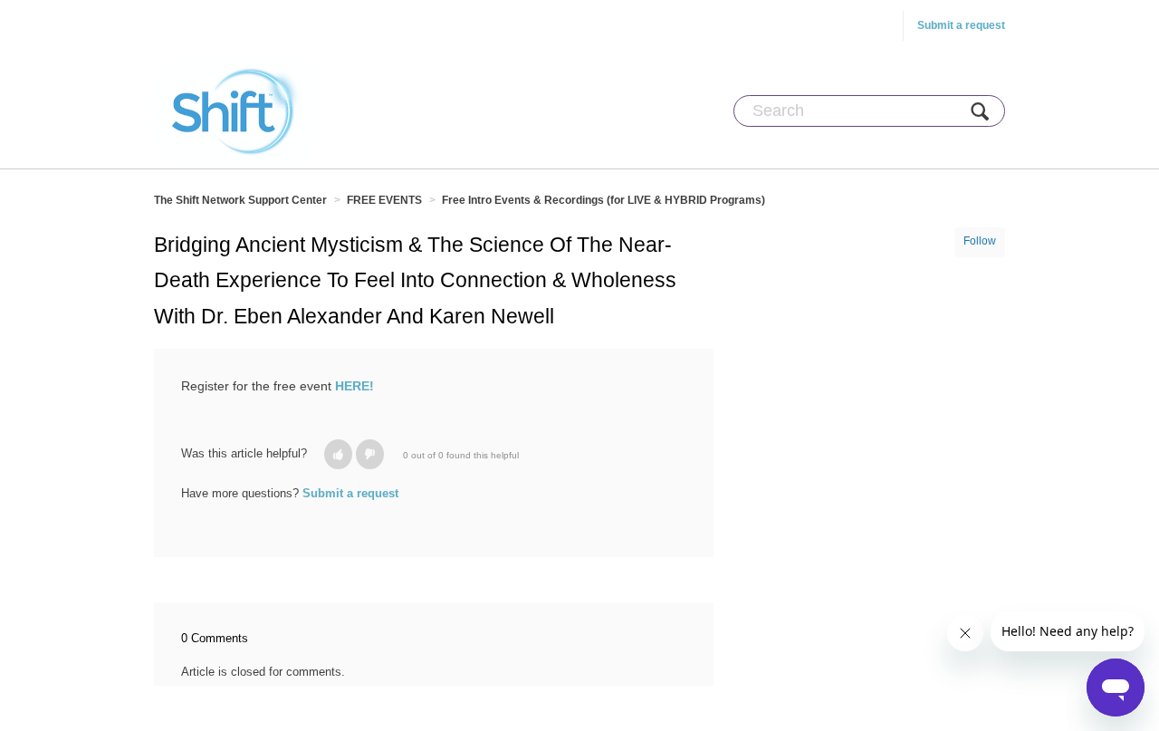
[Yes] (338, 454)
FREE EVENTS (384, 200)
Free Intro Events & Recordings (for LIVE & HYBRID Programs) (603, 200)
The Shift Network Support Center (240, 200)
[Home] (236, 110)
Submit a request (961, 25)
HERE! (354, 386)
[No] (370, 454)
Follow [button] (979, 241)
